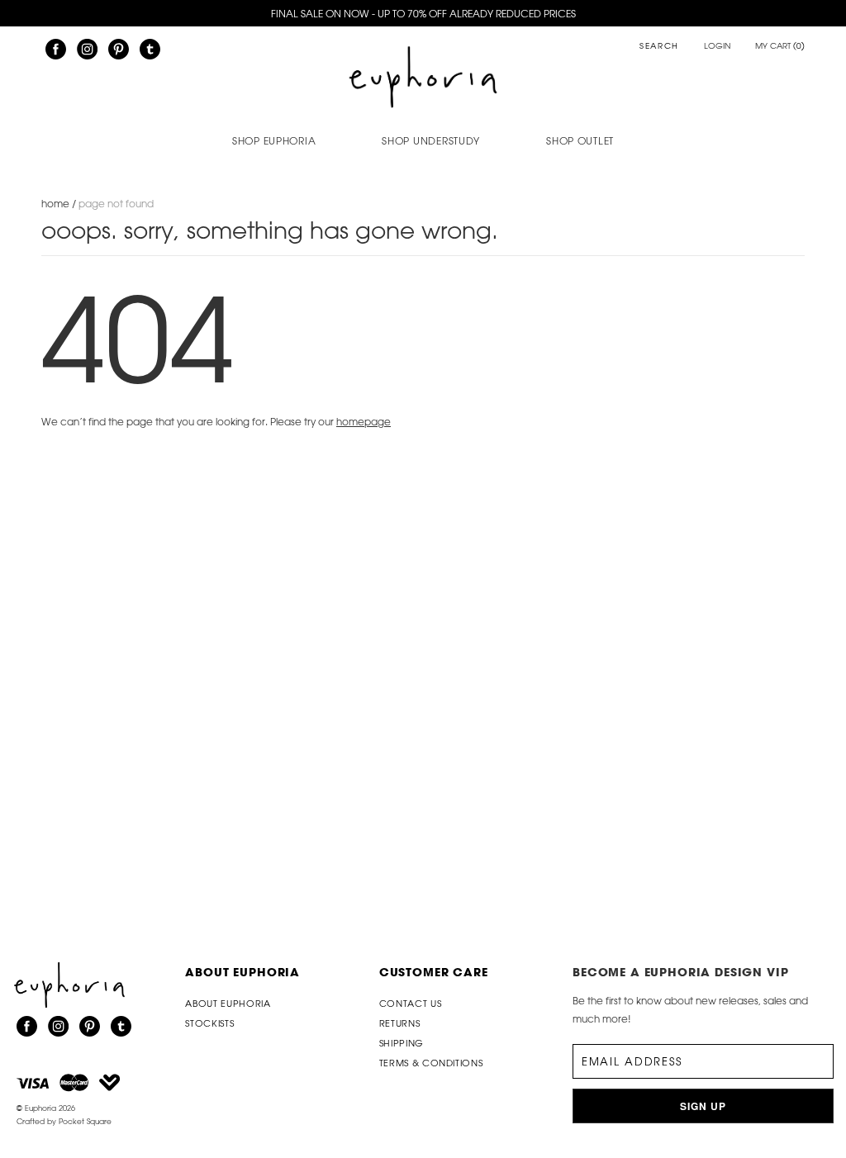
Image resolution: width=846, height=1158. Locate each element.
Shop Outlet (580, 140)
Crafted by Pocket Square (64, 1121)
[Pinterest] (118, 49)
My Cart (780, 45)
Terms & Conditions (431, 1062)
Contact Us (410, 1003)
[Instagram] (87, 49)
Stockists (209, 1023)
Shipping (401, 1043)
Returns (400, 1023)
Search (659, 46)
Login (717, 45)
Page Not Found (116, 203)
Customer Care (433, 972)
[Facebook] (55, 49)
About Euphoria (242, 972)
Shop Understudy (431, 140)
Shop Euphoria (274, 140)
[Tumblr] (150, 49)
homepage (363, 421)
